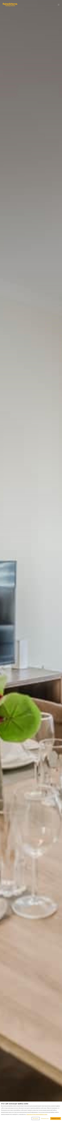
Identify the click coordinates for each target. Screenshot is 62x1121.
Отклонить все (45, 1118)
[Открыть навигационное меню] (58, 4)
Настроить (35, 1118)
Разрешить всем (55, 1118)
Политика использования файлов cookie (37, 1114)
